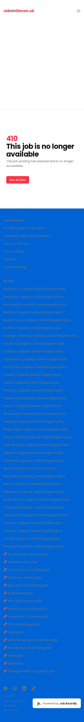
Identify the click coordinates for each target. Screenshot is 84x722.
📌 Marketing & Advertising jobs (27, 648)
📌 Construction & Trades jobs (26, 570)
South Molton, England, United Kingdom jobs (36, 499)
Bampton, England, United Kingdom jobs (33, 296)
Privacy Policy (13, 251)
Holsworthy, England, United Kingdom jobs (35, 398)
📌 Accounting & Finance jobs (25, 554)
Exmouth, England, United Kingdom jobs (33, 390)
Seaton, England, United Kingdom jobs (31, 484)
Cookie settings (15, 267)
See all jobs (18, 180)
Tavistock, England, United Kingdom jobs (33, 507)
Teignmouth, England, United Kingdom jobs (35, 515)
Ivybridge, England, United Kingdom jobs (33, 421)
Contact (9, 259)
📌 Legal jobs (13, 632)
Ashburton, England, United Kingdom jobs (34, 289)
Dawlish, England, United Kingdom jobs (32, 375)
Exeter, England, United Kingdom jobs (31, 382)
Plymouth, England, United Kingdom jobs (33, 460)
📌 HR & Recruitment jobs (22, 601)
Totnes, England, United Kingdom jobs (31, 538)
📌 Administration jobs (20, 562)
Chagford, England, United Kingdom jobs (33, 343)
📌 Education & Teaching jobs (25, 585)
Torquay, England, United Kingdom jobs (32, 531)
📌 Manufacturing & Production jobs (30, 640)
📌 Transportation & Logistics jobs (29, 671)
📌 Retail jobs (13, 655)
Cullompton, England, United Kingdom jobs (35, 359)
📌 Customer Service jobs (22, 577)
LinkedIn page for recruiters (24, 228)
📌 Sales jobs (13, 663)
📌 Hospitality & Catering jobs (25, 616)
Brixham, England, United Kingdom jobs (32, 328)
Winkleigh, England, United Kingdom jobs (33, 546)
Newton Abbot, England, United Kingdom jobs (37, 437)
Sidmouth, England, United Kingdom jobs (33, 492)
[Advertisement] (42, 66)
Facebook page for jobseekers (26, 236)
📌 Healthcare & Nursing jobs (25, 609)
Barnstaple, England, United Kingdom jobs (34, 304)
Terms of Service (16, 243)
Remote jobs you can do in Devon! (29, 468)
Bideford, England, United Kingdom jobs (32, 312)
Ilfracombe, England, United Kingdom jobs (35, 414)
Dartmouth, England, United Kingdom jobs (35, 367)
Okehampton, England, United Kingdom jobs (36, 445)
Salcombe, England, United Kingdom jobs (34, 476)
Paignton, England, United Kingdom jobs (33, 453)
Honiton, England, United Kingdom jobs (32, 406)
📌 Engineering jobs (18, 593)
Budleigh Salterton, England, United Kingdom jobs (40, 336)
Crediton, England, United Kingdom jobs (33, 351)
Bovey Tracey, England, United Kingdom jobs (37, 320)
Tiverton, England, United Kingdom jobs (32, 523)
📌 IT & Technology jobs (21, 624)
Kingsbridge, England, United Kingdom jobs (35, 429)
